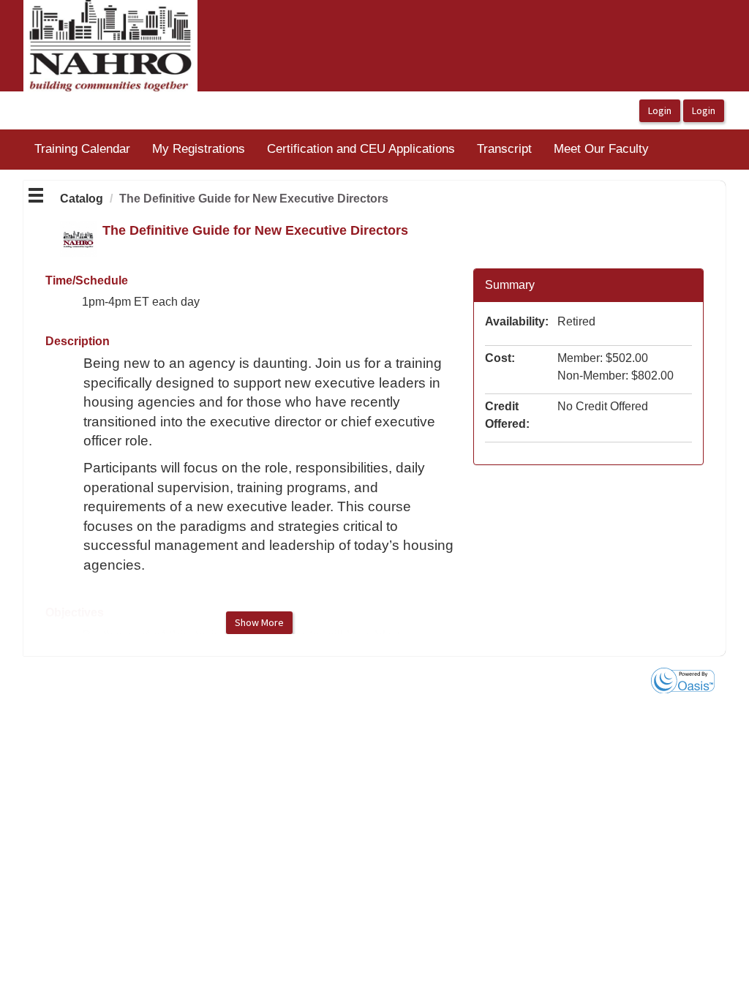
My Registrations (198, 149)
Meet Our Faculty (601, 149)
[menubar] (341, 149)
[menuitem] (82, 149)
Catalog (81, 198)
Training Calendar (82, 149)
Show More (259, 622)
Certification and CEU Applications (361, 149)
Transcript (504, 149)
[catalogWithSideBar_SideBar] (35, 197)
